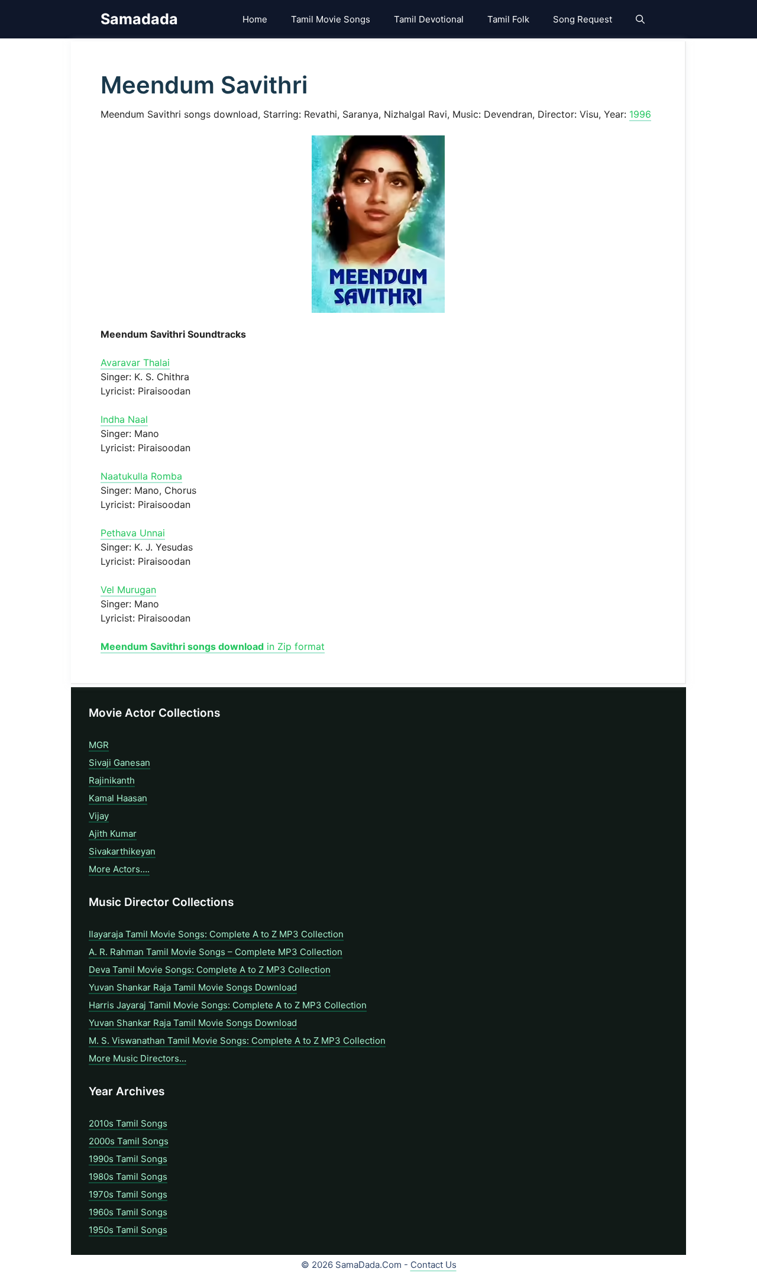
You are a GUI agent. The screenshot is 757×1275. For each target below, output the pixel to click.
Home (254, 19)
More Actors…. (119, 869)
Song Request (582, 19)
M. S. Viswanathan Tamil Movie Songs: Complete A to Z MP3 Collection (237, 1040)
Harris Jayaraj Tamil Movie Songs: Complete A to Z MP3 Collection (228, 1005)
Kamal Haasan (118, 798)
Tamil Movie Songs (330, 19)
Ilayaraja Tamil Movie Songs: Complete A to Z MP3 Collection (216, 934)
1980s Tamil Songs (128, 1176)
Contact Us (433, 1264)
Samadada (139, 19)
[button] (640, 19)
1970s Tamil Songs (128, 1194)
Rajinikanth (112, 780)
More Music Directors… (137, 1058)
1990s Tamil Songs (128, 1158)
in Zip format (213, 646)
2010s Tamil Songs (128, 1123)
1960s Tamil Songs (128, 1212)
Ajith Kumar (113, 833)
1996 (640, 114)
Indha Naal (124, 419)
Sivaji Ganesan (119, 762)
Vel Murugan (128, 590)
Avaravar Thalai (135, 362)
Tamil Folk (508, 19)
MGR (99, 744)
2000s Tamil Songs (129, 1141)
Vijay (99, 815)
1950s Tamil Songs (128, 1229)
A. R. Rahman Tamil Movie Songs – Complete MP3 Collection (215, 951)
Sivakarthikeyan (122, 851)
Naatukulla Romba (141, 476)
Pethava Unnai (133, 533)
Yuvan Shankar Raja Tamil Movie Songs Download (193, 987)
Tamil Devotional (429, 19)
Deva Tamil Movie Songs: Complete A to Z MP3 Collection (210, 969)
